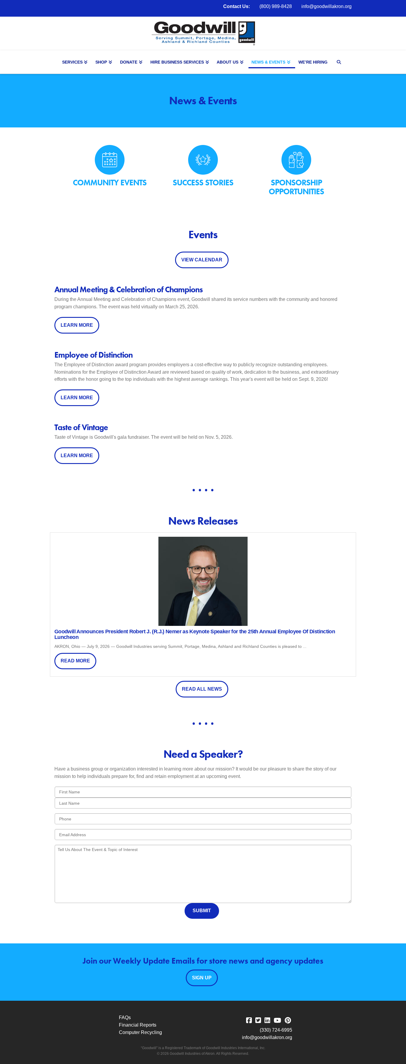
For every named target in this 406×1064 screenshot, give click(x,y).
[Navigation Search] (339, 62)
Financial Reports (137, 1024)
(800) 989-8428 (275, 6)
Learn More (77, 325)
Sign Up (202, 977)
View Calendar (201, 259)
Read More (75, 660)
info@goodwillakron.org (326, 6)
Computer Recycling (140, 1032)
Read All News (202, 689)
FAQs (125, 1017)
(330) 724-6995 (276, 1030)
